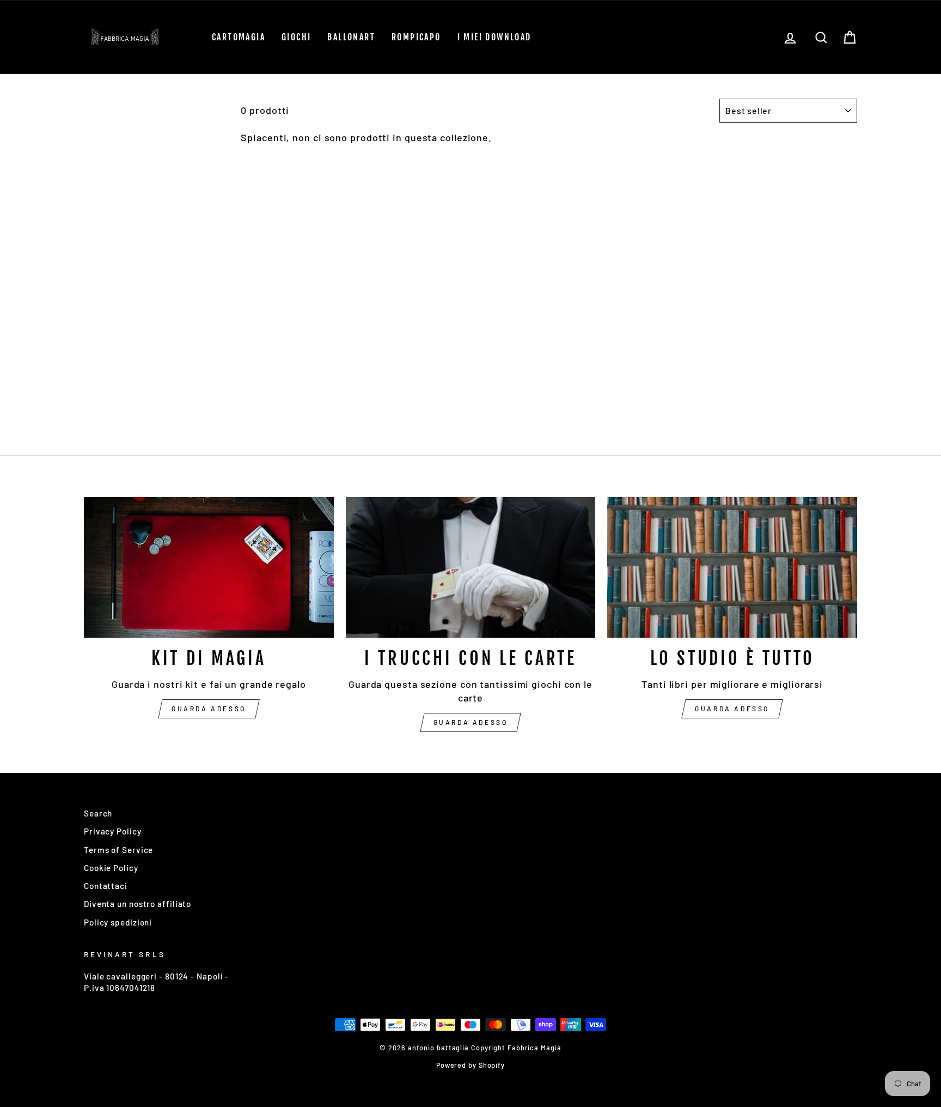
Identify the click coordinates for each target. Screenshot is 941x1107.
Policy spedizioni (118, 922)
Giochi (296, 37)
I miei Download (494, 37)
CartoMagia (238, 37)
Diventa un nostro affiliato (137, 904)
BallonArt (351, 37)
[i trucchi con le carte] (471, 567)
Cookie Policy (111, 868)
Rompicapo (416, 37)
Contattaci (105, 886)
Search (98, 813)
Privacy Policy (113, 831)
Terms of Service (118, 850)
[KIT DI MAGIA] (209, 567)
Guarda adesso (209, 708)
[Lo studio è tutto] (732, 567)
